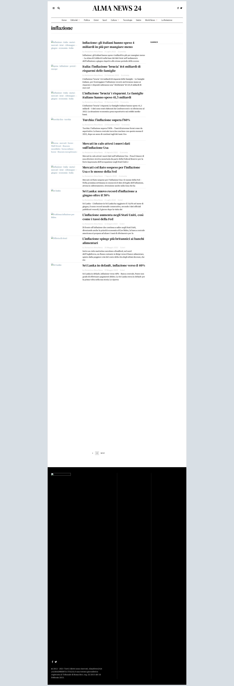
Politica (87, 20)
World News (150, 20)
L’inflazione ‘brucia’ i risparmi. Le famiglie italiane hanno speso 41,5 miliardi (113, 95)
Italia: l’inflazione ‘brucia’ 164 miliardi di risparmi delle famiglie (112, 68)
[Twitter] (181, 8)
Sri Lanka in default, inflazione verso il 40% (114, 265)
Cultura (114, 20)
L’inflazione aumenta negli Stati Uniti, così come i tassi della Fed (113, 217)
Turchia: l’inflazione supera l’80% (106, 120)
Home (64, 20)
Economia (122, 52)
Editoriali (74, 20)
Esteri (96, 20)
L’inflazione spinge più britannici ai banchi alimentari (113, 241)
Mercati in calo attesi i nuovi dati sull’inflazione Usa (106, 145)
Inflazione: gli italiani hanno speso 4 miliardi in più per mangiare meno (108, 44)
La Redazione (166, 20)
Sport (104, 20)
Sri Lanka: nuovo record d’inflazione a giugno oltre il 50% (110, 193)
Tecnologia (127, 20)
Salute (138, 20)
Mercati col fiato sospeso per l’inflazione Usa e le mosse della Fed (111, 169)
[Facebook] (178, 8)
